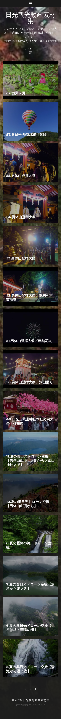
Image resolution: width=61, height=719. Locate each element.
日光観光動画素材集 (30, 18)
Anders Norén (36, 704)
